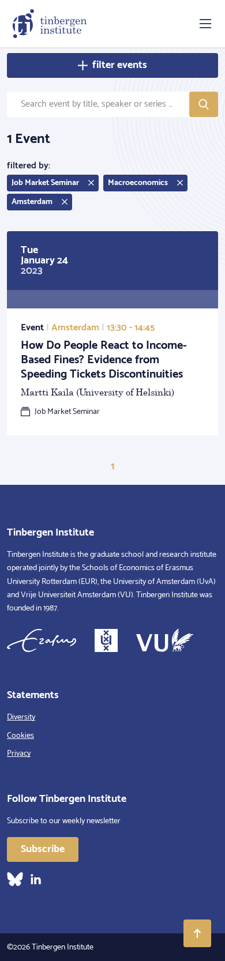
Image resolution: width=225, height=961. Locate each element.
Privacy (19, 753)
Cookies (20, 736)
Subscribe (43, 849)
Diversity (21, 717)
